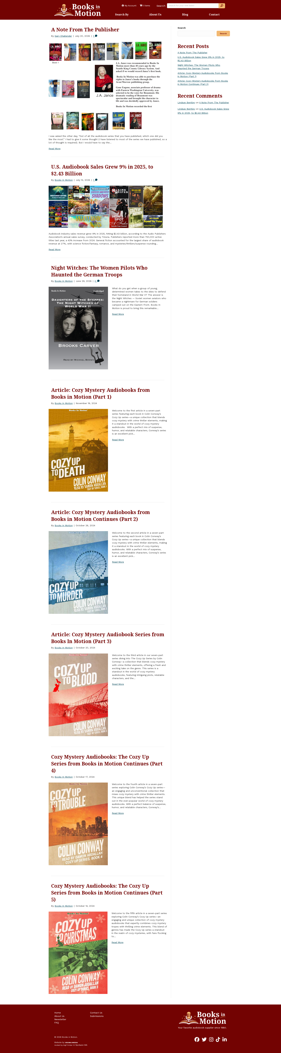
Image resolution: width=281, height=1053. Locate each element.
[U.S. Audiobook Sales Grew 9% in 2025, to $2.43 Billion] (106, 206)
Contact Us (96, 1012)
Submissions (97, 1016)
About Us (155, 14)
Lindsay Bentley (186, 102)
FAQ (56, 1022)
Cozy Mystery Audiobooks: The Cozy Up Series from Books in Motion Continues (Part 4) (107, 763)
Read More (54, 148)
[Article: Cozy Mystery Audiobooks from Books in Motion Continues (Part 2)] (78, 572)
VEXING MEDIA (71, 1042)
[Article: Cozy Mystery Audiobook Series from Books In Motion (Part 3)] (78, 694)
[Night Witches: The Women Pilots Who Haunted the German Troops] (78, 327)
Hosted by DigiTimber (63, 1045)
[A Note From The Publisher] (106, 85)
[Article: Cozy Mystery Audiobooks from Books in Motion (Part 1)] (78, 450)
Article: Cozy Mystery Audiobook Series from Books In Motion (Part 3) (107, 638)
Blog (185, 14)
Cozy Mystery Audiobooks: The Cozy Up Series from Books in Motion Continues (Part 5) (107, 892)
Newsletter (60, 1019)
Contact (214, 14)
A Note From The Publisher (85, 29)
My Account (130, 5)
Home (57, 1012)
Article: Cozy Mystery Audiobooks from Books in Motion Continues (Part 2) (100, 515)
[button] (222, 5)
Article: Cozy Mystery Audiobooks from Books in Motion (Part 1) (100, 393)
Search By (121, 14)
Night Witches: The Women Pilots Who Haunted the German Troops (99, 271)
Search (161, 5)
